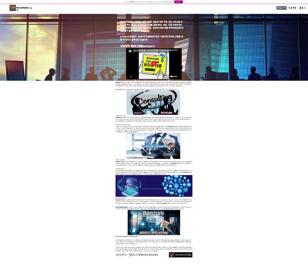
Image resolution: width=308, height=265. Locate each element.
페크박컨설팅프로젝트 (121, 207)
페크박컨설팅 (118, 89)
